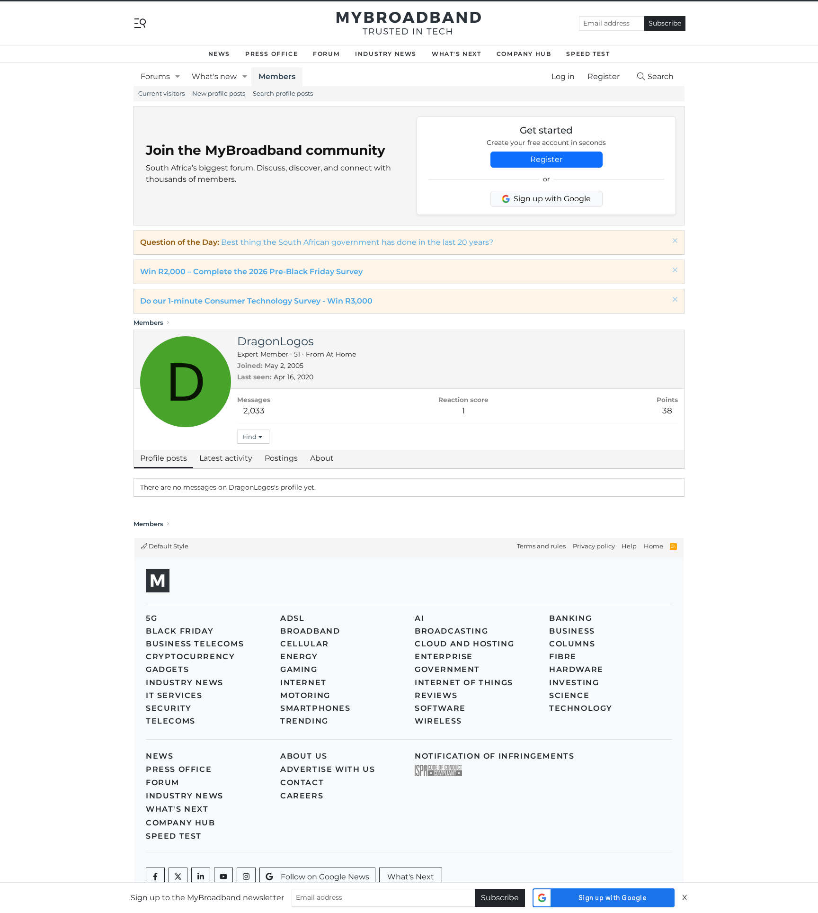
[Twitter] (178, 877)
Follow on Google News (325, 876)
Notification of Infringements (494, 756)
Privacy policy (594, 546)
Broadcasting (451, 631)
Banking (570, 618)
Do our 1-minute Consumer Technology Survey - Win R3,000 (256, 300)
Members (276, 76)
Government (447, 669)
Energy (299, 656)
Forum (326, 53)
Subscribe (665, 23)
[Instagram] (246, 877)
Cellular (304, 643)
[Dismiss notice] (674, 242)
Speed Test (588, 53)
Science (569, 695)
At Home (341, 354)
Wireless (438, 720)
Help (629, 546)
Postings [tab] (281, 458)
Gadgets (167, 669)
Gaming (299, 669)
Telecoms (171, 720)
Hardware (576, 669)
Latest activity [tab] (225, 458)
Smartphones (315, 708)
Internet (303, 682)
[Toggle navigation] (140, 22)
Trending (304, 720)
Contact (302, 782)
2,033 (254, 410)
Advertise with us (327, 769)
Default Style (167, 546)
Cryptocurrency (190, 656)
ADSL (292, 618)
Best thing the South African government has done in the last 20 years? (357, 242)
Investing (574, 682)
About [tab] (322, 458)
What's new (214, 76)
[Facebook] (155, 877)
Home (653, 546)
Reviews (436, 695)
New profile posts (218, 93)
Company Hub (524, 53)
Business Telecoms (195, 643)
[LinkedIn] (200, 877)
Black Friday (179, 631)
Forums (155, 76)
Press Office (271, 53)
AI (419, 618)
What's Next (456, 53)
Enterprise (444, 656)
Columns (572, 643)
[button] (178, 76)
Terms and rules (541, 546)
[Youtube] (223, 877)
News (219, 53)
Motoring (305, 695)
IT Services (174, 695)
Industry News (386, 53)
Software (440, 708)
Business (572, 631)
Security (169, 708)
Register (546, 159)
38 (667, 410)
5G (151, 618)
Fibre (563, 656)
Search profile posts (283, 93)
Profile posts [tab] (163, 458)
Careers (301, 795)
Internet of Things (464, 682)
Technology (581, 708)
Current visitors (161, 93)
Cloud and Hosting (464, 643)
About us (304, 756)
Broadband (310, 631)
